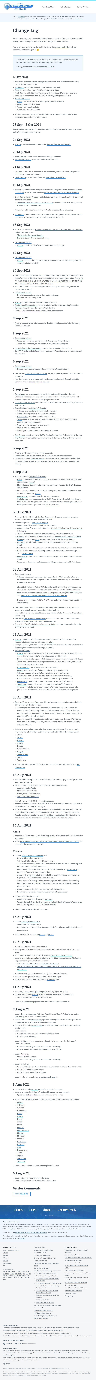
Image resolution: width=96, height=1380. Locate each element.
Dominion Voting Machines (25, 382)
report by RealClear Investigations (52, 815)
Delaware (18, 90)
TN (33, 284)
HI (30, 281)
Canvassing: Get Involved (41, 1268)
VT (41, 284)
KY (43, 281)
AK (82, 278)
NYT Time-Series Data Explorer (29, 311)
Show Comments (21, 1194)
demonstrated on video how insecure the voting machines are (44, 595)
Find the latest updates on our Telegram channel (31, 1232)
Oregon (20, 245)
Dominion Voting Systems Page (27, 702)
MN (56, 281)
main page (48, 899)
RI (26, 284)
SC (28, 284)
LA (45, 281)
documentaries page (29, 1002)
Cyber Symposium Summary (32, 855)
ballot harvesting (66, 210)
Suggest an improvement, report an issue (69, 1358)
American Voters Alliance (45, 1077)
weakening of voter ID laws (56, 177)
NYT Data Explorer (37, 459)
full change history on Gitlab (44, 67)
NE (67, 281)
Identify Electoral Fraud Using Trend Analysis (47, 1271)
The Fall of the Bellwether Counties (28, 348)
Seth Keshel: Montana (23, 159)
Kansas (20, 369)
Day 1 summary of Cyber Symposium (34, 992)
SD (31, 284)
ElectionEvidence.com (32, 947)
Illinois (19, 414)
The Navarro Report (40, 1253)
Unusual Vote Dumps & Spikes (43, 1250)
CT (24, 281)
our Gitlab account (41, 1358)
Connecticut (22, 1111)
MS (59, 281)
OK (21, 284)
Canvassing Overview (40, 1261)
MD (50, 281)
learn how (22, 1238)
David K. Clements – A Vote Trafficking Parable (37, 836)
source (31, 482)
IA (38, 281)
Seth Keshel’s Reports (23, 242)
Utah (19, 425)
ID (32, 281)
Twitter (27, 1344)
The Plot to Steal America (58, 974)
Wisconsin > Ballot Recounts (28, 796)
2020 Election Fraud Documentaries (76, 1282)
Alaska (19, 534)
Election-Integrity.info (9, 1330)
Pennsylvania (20, 394)
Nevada (23, 1166)
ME (47, 281)
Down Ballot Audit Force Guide (36, 373)
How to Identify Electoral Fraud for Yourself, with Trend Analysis (58, 229)
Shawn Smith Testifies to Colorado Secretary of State (35, 624)
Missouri (20, 491)
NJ (73, 281)
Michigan (46, 801)
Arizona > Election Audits (26, 788)
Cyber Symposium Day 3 (31, 922)
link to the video (29, 875)
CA (19, 281)
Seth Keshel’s (31, 1095)
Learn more (79, 19)
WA (46, 284)
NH (70, 281)
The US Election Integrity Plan (35, 618)
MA (53, 281)
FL (28, 281)
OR (24, 284)
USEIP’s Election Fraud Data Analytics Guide (47, 1305)
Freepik (58, 1368)
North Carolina (20, 93)
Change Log (69, 1296)
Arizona (20, 104)
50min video (30, 864)
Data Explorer (20, 435)
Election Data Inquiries (41, 1318)
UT (38, 284)
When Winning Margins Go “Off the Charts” (49, 1283)
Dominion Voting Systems (33, 958)
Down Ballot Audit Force (41, 1308)
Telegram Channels (22, 308)
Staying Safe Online (70, 1293)
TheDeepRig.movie (22, 1017)
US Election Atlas (35, 804)
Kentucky (18, 96)
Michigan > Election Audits (27, 791)
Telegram (9, 1344)
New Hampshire (23, 667)
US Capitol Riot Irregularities (73, 1260)
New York (20, 1144)
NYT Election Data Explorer (42, 1313)
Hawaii (19, 1119)
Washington (19, 87)
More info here (27, 553)
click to (49, 1215)
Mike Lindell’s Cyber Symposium (49, 593)
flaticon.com (66, 1368)
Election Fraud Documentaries (26, 305)
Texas (19, 107)
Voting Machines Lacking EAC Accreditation (78, 1257)
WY (51, 284)
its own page (72, 869)
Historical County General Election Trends (32, 238)
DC (19, 1271)
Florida (19, 101)
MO (61, 281)
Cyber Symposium (34, 705)
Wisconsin (21, 341)
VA (43, 284)
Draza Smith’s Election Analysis (26, 197)
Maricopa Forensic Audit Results (59, 144)
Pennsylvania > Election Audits (28, 794)
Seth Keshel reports (22, 99)
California (20, 1105)
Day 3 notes (38, 881)
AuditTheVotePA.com (45, 600)
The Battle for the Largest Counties (30, 235)
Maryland (20, 1127)
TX (36, 284)
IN (36, 281)
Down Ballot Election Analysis (45, 1302)
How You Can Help (70, 1285)
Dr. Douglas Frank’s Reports (42, 1255)
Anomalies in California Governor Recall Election (35, 203)
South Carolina (22, 499)
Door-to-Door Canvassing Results (36, 82)
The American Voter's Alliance (12, 1328)
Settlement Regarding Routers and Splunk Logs (61, 192)
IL (34, 281)
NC (81, 281)
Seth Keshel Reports (22, 574)
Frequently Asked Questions (73, 1290)
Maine (19, 1125)
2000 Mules (21, 16)
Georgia (18, 645)
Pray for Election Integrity (24, 613)
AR (16, 281)
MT (64, 281)
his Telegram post (52, 505)
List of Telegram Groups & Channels (76, 1288)
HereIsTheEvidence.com (10, 1336)
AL (79, 278)
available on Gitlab (61, 47)
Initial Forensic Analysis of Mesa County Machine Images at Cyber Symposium (49, 841)
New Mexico (22, 548)
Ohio (19, 1147)
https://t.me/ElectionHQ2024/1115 (68, 537)
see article (49, 642)
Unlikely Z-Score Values (43, 1300)
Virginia (20, 428)
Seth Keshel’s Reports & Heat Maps (45, 1258)
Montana (20, 298)
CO (21, 281)
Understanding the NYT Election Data (45, 1316)
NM (75, 281)
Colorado (18, 172)
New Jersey (21, 1142)
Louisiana (20, 542)
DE (26, 281)
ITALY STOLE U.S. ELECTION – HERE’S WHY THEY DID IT (38, 964)
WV (49, 284)
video (37, 534)
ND (16, 284)
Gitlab (8, 1364)
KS (40, 281)
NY (78, 281)
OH (19, 284)
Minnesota (19, 210)
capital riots (25, 1064)
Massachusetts (23, 485)
